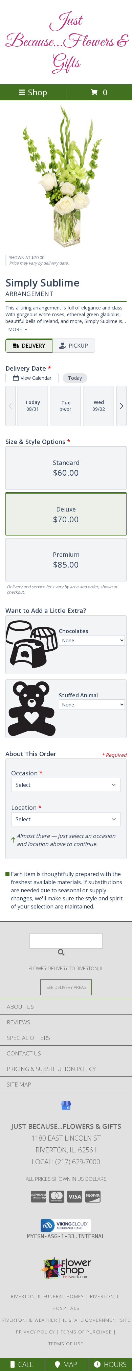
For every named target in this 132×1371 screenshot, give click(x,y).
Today (75, 378)
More (15, 329)
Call (24, 1364)
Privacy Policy (35, 1332)
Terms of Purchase (86, 1332)
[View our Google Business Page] (66, 1109)
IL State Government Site (96, 1320)
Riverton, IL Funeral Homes (47, 1296)
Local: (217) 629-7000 (66, 1161)
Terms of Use (66, 1344)
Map (68, 1364)
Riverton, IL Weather (29, 1320)
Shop (37, 92)
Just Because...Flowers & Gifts (66, 42)
